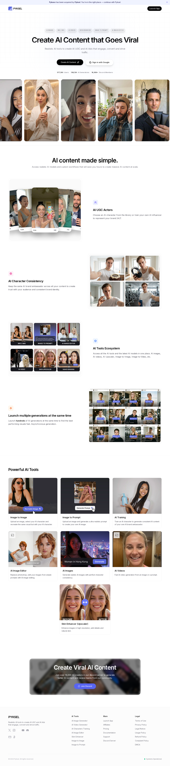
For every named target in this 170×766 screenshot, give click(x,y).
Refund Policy (140, 737)
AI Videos (72, 30)
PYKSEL (13, 717)
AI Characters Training (81, 729)
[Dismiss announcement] (167, 2)
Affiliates (106, 725)
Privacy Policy (141, 725)
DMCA (137, 745)
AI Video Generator (79, 725)
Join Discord (86, 686)
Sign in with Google (100, 62)
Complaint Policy (142, 741)
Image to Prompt (101, 30)
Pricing (106, 729)
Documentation (109, 733)
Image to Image (78, 741)
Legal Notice (140, 729)
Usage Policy (140, 733)
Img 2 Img (61, 30)
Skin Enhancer (85, 30)
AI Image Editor (118, 30)
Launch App (154, 8)
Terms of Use (140, 721)
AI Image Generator (79, 721)
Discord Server (109, 741)
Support (106, 737)
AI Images (49, 30)
